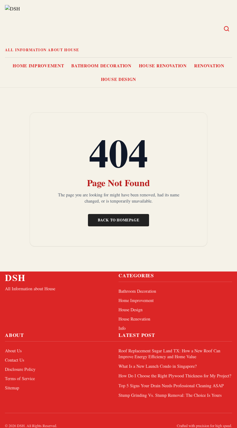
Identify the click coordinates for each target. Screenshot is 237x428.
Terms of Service (20, 378)
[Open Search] (226, 28)
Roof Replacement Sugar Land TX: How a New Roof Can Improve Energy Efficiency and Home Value (169, 353)
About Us (13, 351)
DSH (15, 277)
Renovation (209, 65)
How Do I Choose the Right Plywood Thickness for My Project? (174, 376)
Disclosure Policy (20, 369)
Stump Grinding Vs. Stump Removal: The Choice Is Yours (170, 395)
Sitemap (12, 388)
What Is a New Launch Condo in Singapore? (157, 366)
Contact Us (14, 360)
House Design (118, 79)
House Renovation (163, 65)
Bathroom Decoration (101, 65)
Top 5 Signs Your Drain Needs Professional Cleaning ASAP (171, 385)
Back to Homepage (118, 220)
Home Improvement (38, 65)
